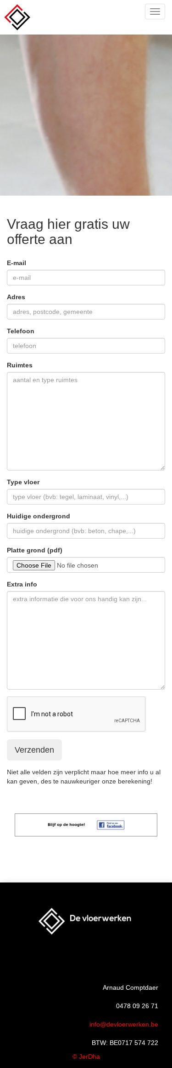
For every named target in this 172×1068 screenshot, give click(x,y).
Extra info (22, 584)
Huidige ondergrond (38, 516)
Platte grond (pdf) (34, 550)
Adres (16, 297)
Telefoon (20, 331)
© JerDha (86, 1056)
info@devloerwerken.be (123, 1024)
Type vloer (23, 482)
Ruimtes (20, 365)
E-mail (16, 263)
